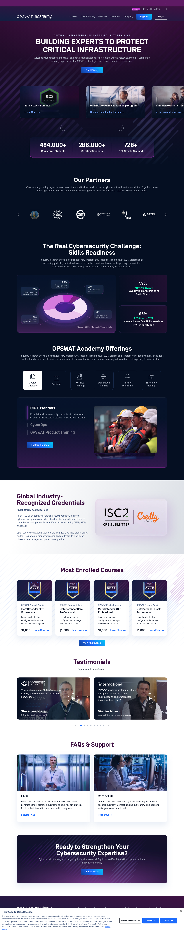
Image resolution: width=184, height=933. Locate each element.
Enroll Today (92, 70)
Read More (111, 3)
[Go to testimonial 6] (97, 725)
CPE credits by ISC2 (151, 9)
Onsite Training (88, 16)
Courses (73, 16)
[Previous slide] (63, 128)
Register (144, 16)
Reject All (151, 921)
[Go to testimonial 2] (84, 725)
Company (128, 16)
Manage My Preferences (130, 921)
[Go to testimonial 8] (103, 725)
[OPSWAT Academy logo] (34, 16)
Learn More (39, 630)
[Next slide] (121, 128)
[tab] (32, 380)
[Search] (165, 9)
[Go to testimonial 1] (81, 725)
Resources (115, 16)
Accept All (169, 921)
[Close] (165, 3)
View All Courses (92, 643)
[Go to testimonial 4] (90, 725)
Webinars (102, 16)
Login (161, 16)
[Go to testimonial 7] (100, 725)
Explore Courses (40, 445)
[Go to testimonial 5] (94, 725)
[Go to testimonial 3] (87, 725)
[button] (49, 102)
